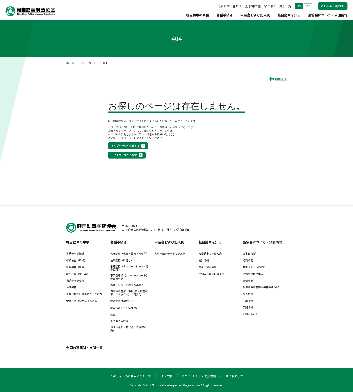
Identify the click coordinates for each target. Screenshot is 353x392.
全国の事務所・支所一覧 (84, 348)
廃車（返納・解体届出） (124, 307)
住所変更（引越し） (121, 260)
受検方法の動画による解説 (81, 300)
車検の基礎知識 (75, 253)
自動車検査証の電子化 (211, 273)
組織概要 (248, 260)
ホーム (70, 63)
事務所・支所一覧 (279, 6)
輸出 (112, 314)
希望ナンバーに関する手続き (127, 285)
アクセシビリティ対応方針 (198, 376)
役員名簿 (248, 294)
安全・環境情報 (208, 267)
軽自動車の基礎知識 (210, 253)
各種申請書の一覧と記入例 (169, 253)
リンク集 (166, 376)
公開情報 (248, 307)
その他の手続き (119, 321)
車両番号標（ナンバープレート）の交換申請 (129, 277)
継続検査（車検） (76, 260)
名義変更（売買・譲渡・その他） (129, 253)
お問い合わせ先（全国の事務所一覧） (129, 329)
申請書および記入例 (255, 15)
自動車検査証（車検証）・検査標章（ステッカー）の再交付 (129, 293)
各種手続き (224, 15)
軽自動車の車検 (197, 15)
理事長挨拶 (249, 253)
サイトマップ (234, 376)
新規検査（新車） (76, 267)
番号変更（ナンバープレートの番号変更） (129, 268)
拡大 (308, 6)
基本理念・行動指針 (254, 267)
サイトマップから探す (124, 155)
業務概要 (248, 280)
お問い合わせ (232, 6)
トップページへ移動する (125, 145)
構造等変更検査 (75, 280)
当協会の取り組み (253, 273)
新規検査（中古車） (77, 273)
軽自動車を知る (289, 15)
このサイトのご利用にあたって (130, 376)
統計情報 (204, 260)
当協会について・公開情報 (327, 15)
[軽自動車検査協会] (30, 11)
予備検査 (71, 287)
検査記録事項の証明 (121, 301)
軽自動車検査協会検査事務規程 (261, 287)
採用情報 (255, 6)
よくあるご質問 (330, 6)
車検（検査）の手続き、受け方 (84, 294)
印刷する (281, 79)
